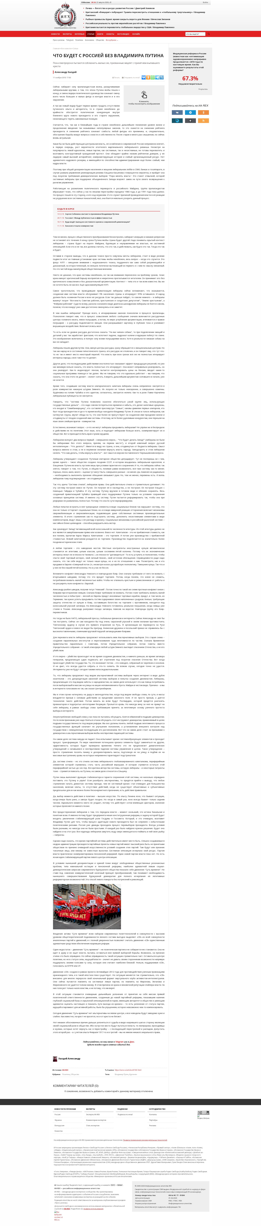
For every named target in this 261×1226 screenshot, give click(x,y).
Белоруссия (59, 1125)
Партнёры (153, 1120)
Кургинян (133, 1074)
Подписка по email (125, 1114)
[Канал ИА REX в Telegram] (190, 112)
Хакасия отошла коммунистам (79, 226)
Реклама (152, 1125)
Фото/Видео (123, 34)
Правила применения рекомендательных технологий (145, 1140)
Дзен (132, 1041)
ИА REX (65, 1070)
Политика (79, 40)
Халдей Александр (69, 1058)
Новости (55, 34)
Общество (100, 40)
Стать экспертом (92, 1125)
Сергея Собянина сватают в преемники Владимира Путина (92, 214)
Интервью (79, 34)
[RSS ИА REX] (203, 120)
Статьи (90, 34)
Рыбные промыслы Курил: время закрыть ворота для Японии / (128, 19)
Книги (100, 34)
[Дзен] (190, 120)
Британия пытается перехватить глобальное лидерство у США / (130, 27)
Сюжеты (110, 34)
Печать (117, 77)
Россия (57, 1114)
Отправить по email (132, 77)
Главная (56, 48)
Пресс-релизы (58, 40)
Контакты (153, 1114)
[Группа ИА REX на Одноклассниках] (203, 112)
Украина (58, 1120)
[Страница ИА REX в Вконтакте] (177, 112)
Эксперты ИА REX (93, 1114)
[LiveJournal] (177, 120)
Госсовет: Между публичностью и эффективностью (88, 218)
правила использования (93, 1209)
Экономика (89, 40)
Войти (205, 2)
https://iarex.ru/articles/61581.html (128, 1070)
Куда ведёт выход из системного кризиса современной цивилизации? (97, 222)
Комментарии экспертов (96, 1120)
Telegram (70, 40)
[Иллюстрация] (145, 99)
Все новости (66, 48)
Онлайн (136, 34)
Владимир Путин (121, 1074)
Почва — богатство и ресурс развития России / (120, 8)
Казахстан (59, 1131)
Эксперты (67, 34)
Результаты (203, 89)
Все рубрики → (112, 40)
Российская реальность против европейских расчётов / (126, 23)
